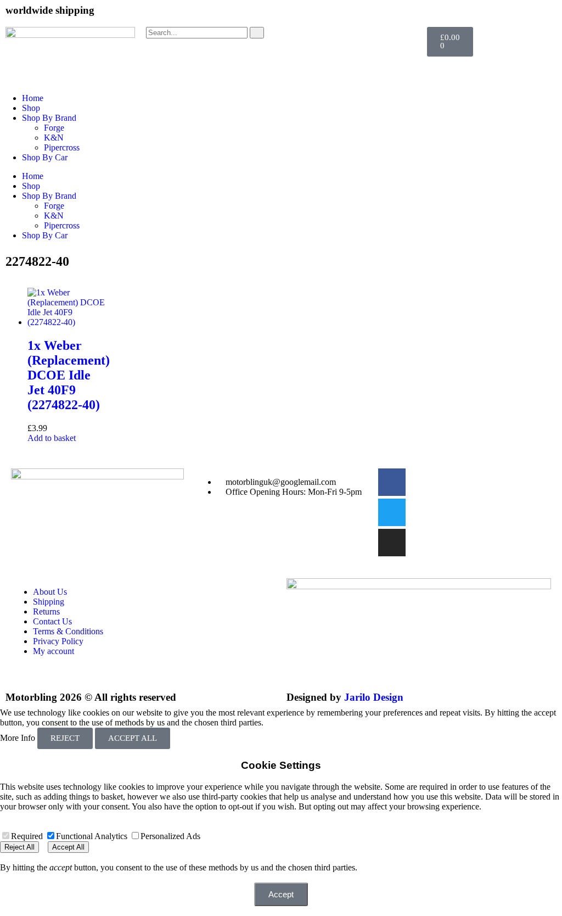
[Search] (257, 32)
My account (53, 651)
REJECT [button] (65, 738)
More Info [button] (17, 737)
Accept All (68, 847)
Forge (54, 127)
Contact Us (52, 621)
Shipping (48, 601)
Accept (281, 894)
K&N (54, 137)
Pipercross (62, 147)
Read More (285, 722)
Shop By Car (45, 157)
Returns (46, 611)
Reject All (19, 847)
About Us (50, 591)
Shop (31, 108)
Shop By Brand (49, 117)
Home (32, 98)
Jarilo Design (373, 697)
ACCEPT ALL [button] (132, 738)
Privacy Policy (58, 641)
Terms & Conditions (68, 631)
